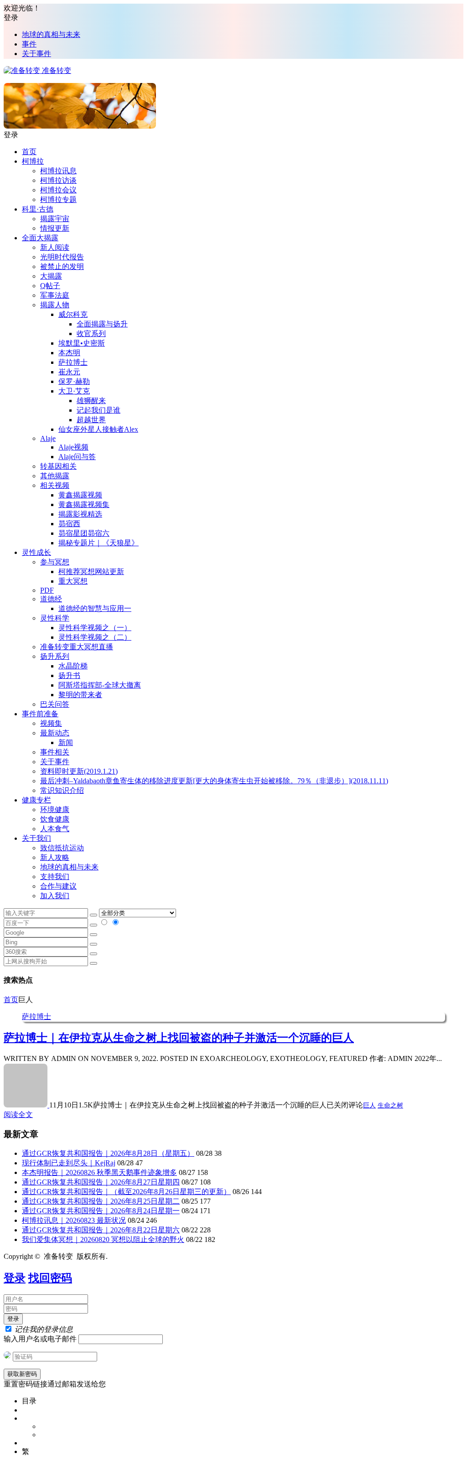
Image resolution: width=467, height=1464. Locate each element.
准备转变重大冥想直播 (76, 647)
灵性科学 (54, 618)
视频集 (51, 723)
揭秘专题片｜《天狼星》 (98, 543)
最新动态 (54, 733)
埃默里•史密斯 (81, 343)
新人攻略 (54, 857)
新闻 (65, 742)
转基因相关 (58, 466)
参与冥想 (54, 562)
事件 (29, 44)
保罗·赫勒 (74, 381)
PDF (47, 590)
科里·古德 (37, 209)
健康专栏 (36, 800)
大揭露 (51, 276)
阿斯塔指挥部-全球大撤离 (99, 685)
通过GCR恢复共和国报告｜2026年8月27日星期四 (101, 1182)
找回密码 (50, 1278)
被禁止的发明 (62, 266)
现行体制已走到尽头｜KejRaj (68, 1163)
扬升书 (69, 675)
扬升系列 (54, 656)
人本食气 (54, 829)
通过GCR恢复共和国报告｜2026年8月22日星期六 (101, 1230)
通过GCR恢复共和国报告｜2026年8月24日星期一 (101, 1211)
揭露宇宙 (54, 218)
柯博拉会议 (58, 190)
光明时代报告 (62, 257)
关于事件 (36, 53)
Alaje (48, 438)
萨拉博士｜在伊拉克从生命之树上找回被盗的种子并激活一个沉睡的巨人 (179, 1038)
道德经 (51, 599)
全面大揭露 (40, 238)
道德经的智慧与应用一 (94, 608)
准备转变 (55, 70)
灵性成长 (36, 552)
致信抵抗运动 (62, 848)
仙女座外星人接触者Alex (98, 429)
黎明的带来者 (80, 694)
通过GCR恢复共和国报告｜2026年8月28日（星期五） (108, 1153)
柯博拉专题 (58, 199)
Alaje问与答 (77, 456)
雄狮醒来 (91, 400)
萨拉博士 (73, 362)
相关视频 (54, 485)
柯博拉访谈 (58, 180)
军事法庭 (54, 295)
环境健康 (54, 809)
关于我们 (36, 838)
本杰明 (69, 353)
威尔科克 (73, 314)
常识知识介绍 (62, 790)
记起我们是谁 (98, 410)
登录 (15, 1278)
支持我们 (54, 876)
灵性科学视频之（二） (94, 637)
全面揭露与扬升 (102, 324)
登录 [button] (11, 17)
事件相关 (54, 752)
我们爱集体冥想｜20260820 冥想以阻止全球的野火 (103, 1239)
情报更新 (54, 228)
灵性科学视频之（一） (94, 627)
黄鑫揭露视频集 (83, 504)
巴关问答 (54, 704)
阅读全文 (18, 1114)
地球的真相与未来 (51, 34)
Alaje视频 (73, 447)
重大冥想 (73, 581)
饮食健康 (54, 819)
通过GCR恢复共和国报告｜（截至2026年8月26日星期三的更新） (126, 1191)
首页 (29, 151)
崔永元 (69, 372)
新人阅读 (54, 247)
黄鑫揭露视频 (80, 495)
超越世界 (91, 420)
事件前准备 (40, 714)
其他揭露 (54, 476)
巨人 (369, 1105)
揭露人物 (54, 305)
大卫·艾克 (74, 391)
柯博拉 (33, 161)
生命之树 (390, 1105)
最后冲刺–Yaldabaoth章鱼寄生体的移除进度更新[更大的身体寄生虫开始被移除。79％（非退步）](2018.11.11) (214, 781)
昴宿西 (69, 524)
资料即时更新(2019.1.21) (79, 771)
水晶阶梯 (73, 666)
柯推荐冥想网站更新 (91, 571)
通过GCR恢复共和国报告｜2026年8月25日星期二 (101, 1201)
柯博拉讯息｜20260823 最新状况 (74, 1220)
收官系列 (91, 333)
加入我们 (54, 896)
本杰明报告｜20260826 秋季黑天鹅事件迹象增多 (99, 1172)
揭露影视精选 (80, 514)
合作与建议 (58, 886)
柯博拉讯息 (58, 171)
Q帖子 (50, 286)
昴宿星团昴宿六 (83, 533)
